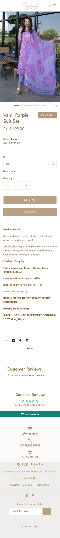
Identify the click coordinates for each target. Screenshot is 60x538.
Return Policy (44, 484)
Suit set (30, 347)
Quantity (7, 178)
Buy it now (30, 211)
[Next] (56, 105)
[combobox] (30, 164)
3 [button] (30, 105)
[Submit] (46, 511)
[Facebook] (27, 496)
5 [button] (43, 105)
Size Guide (9, 170)
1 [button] (16, 105)
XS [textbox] (7, 164)
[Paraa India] (30, 6)
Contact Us (28, 484)
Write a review (36, 375)
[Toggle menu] (4, 5)
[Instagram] (33, 496)
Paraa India (33, 526)
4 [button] (36, 105)
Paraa (14, 139)
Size (5, 157)
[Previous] (3, 105)
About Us (14, 484)
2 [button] (23, 105)
